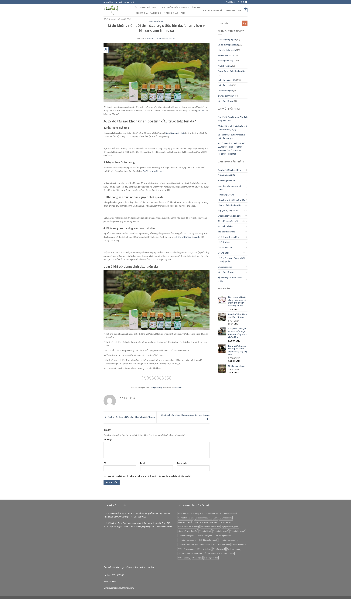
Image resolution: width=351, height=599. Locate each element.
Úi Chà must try (225, 247)
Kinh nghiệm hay (156, 21)
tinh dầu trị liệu (225, 85)
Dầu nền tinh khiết (226, 175)
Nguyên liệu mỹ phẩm (228, 210)
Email (143, 463)
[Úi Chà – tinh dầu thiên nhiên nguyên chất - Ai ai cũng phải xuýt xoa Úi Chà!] (117, 10)
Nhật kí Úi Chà (225, 66)
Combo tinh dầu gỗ (230, 513)
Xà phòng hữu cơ (226, 101)
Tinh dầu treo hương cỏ (187, 540)
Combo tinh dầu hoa (186, 518)
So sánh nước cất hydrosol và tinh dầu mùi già (231, 136)
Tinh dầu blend (205, 531)
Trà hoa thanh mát (226, 231)
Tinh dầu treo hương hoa (228, 540)
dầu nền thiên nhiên (227, 50)
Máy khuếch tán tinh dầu (229, 205)
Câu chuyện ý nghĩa (227, 39)
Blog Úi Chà (142, 13)
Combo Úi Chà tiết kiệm (229, 170)
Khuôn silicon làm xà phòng (188, 527)
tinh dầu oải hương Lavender (187, 237)
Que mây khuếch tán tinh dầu (231, 71)
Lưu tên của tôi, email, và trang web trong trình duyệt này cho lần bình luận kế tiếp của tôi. (149, 476)
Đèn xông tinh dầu (226, 180)
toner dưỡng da (225, 90)
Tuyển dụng (155, 13)
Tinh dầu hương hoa (186, 535)
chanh (161, 171)
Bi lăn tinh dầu (183, 513)
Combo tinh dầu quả (203, 518)
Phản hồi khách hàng (174, 13)
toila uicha (170, 38)
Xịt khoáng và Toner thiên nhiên (230, 279)
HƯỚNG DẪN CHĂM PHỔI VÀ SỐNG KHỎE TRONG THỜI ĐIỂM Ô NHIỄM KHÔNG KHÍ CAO (232, 148)
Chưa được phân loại (228, 44)
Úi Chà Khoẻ (224, 242)
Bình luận (108, 439)
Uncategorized (225, 266)
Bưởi (145, 171)
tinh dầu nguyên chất (175, 132)
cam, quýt (153, 171)
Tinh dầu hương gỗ (237, 531)
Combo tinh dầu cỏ (213, 513)
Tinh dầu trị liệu (225, 226)
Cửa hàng (196, 7)
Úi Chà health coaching (228, 237)
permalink (178, 387)
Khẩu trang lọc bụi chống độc (231, 199)
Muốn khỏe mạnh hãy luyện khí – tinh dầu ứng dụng (232, 128)
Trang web (181, 463)
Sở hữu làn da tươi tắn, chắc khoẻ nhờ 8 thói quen (131, 417)
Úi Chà (201, 110)
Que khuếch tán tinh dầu (229, 215)
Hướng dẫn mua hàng (178, 7)
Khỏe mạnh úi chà (226, 55)
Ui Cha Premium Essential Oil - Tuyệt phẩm (231, 260)
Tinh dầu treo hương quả (188, 544)
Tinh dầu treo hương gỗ (208, 540)
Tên (106, 463)
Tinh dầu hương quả (204, 535)
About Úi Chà (158, 7)
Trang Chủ (144, 7)
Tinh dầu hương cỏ (220, 531)
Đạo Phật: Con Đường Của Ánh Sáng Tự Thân (232, 119)
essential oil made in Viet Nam (229, 188)
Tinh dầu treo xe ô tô (207, 544)
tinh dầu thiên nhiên (227, 80)
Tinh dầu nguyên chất (228, 221)
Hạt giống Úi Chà (226, 194)
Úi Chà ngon (223, 252)
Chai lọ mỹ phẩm (197, 513)
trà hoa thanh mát (226, 95)
